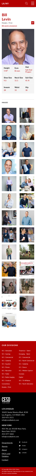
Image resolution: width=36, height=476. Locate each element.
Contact (5, 460)
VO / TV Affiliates (24, 380)
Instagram (24, 449)
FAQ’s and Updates (6, 454)
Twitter (24, 445)
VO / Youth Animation (26, 384)
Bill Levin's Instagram (9, 26)
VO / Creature (6, 380)
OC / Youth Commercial (26, 361)
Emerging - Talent (24, 354)
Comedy (21, 374)
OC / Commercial (24, 357)
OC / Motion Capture (26, 371)
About (4, 450)
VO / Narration (7, 371)
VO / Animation (7, 351)
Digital (21, 377)
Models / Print (6, 387)
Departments (7, 442)
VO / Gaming (6, 354)
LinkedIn (24, 452)
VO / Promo (6, 367)
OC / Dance (23, 367)
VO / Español (6, 364)
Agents (5, 446)
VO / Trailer (5, 374)
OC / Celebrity (23, 364)
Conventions (6, 384)
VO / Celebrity (6, 361)
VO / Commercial (7, 357)
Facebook (24, 442)
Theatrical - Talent (24, 351)
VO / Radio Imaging (8, 377)
